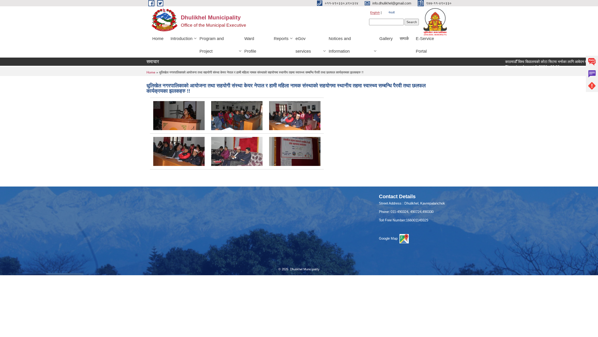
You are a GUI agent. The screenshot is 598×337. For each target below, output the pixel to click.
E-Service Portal (425, 45)
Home (158, 38)
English (375, 12)
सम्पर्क (404, 38)
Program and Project (211, 45)
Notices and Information (340, 45)
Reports (281, 38)
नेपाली (391, 12)
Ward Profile (250, 45)
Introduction (181, 38)
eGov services (303, 45)
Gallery (386, 38)
